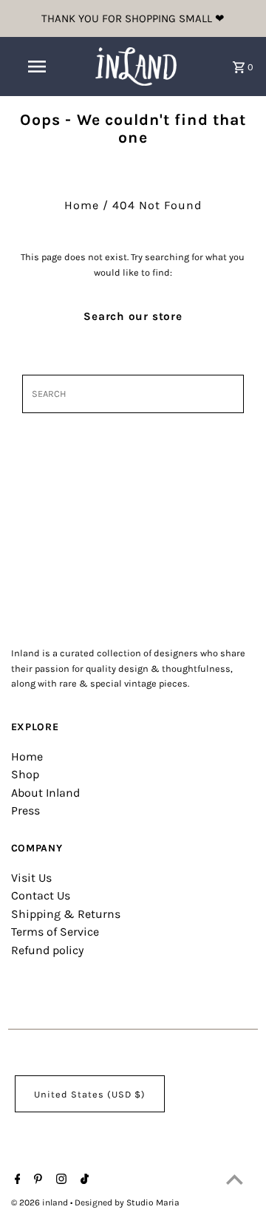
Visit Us (31, 878)
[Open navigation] (36, 66)
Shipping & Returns (65, 914)
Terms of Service (55, 932)
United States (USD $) (90, 1094)
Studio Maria (153, 1202)
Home (81, 205)
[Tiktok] (83, 1180)
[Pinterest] (36, 1180)
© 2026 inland (40, 1202)
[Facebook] (16, 1180)
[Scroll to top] (234, 1179)
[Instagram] (59, 1180)
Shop (25, 774)
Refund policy (47, 950)
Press (25, 810)
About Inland (45, 793)
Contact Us (40, 895)
